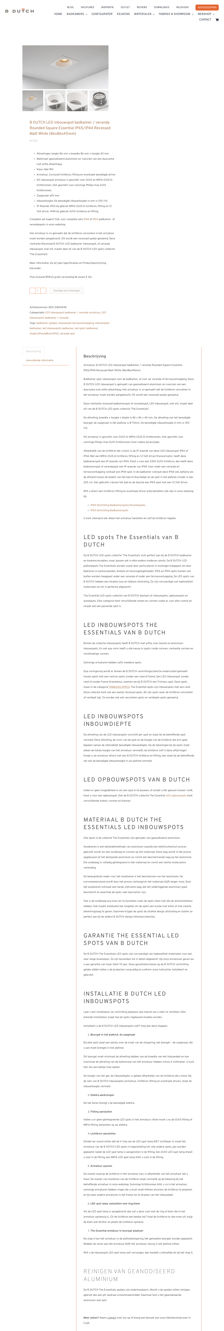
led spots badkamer (86, 328)
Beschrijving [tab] (33, 351)
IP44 (86, 219)
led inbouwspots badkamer (58, 328)
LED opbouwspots (176, 795)
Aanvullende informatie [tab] (39, 360)
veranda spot (67, 333)
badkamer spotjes (46, 323)
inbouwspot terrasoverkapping (76, 323)
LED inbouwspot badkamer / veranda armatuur (72, 312)
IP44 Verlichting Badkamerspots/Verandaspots (117, 505)
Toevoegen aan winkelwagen (66, 290)
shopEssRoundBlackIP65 (44, 333)
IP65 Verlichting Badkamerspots (109, 510)
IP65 (95, 219)
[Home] (19, 11)
